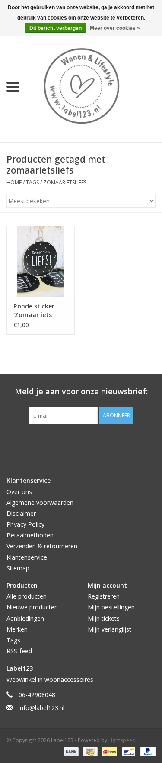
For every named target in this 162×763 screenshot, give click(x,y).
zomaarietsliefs (64, 182)
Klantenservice (26, 557)
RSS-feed (19, 651)
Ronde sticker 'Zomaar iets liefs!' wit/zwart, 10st (37, 310)
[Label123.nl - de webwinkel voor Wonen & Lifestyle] (94, 86)
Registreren (104, 596)
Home (14, 182)
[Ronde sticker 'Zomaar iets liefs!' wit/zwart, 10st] (40, 261)
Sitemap (17, 568)
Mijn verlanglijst (109, 629)
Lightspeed (122, 740)
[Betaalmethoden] (70, 751)
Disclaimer (21, 513)
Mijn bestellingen (111, 607)
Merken (17, 629)
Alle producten (26, 596)
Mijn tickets (104, 618)
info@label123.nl (41, 708)
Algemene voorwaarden (39, 502)
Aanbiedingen (25, 618)
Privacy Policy (25, 524)
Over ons (19, 492)
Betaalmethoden (30, 535)
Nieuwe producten (32, 607)
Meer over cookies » (115, 28)
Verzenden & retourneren (41, 546)
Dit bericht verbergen (55, 28)
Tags (32, 182)
